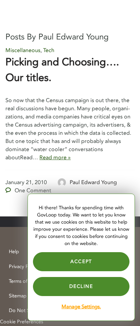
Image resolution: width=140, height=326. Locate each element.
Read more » (55, 157)
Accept (81, 261)
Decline (81, 286)
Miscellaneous (22, 50)
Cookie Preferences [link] (21, 322)
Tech (48, 50)
